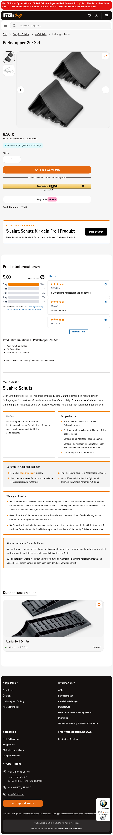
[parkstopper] (63, 90)
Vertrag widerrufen (23, 803)
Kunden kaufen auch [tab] (19, 592)
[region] (56, 89)
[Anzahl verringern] (6, 159)
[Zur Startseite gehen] (12, 15)
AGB (60, 690)
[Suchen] (13, 25)
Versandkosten (46, 813)
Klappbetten (9, 744)
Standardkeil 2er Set (17, 641)
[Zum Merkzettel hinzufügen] (105, 56)
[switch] (103, 818)
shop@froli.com (28, 473)
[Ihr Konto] (96, 15)
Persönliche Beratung (68, 739)
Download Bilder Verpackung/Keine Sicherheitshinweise (28, 360)
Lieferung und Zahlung (13, 701)
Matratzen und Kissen (13, 750)
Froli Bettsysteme (11, 739)
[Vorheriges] (20, 90)
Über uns (7, 695)
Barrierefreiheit (65, 695)
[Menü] (5, 25)
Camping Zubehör (11, 755)
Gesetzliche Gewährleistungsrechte (74, 712)
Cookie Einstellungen (68, 701)
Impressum (63, 718)
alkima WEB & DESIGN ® (70, 828)
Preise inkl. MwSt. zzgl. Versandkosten (20, 138)
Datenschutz (64, 707)
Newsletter (8, 690)
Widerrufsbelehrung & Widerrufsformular (78, 723)
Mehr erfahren (96, 231)
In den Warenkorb (49, 170)
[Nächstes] (105, 90)
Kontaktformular (11, 707)
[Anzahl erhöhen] (17, 159)
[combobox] (64, 25)
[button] (47, 187)
